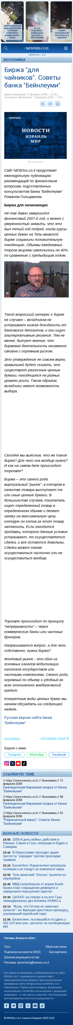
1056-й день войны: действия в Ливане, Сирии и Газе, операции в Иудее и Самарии (35, 843)
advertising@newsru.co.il (33, 962)
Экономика (14, 60)
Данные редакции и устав (21, 957)
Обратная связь (56, 946)
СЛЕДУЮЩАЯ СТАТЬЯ (53, 738)
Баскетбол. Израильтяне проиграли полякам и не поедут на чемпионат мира (34, 867)
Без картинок (58, 952)
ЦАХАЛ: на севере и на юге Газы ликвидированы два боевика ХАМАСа (32, 898)
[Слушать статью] (62, 104)
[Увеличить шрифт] (50, 104)
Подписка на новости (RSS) (22, 952)
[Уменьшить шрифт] (43, 104)
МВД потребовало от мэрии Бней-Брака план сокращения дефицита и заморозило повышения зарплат (33, 887)
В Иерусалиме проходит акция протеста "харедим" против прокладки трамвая (32, 856)
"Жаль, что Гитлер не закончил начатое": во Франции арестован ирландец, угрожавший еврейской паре (36, 910)
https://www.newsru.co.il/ (22, 780)
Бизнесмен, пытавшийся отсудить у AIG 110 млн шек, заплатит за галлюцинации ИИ (36, 923)
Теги (7, 946)
